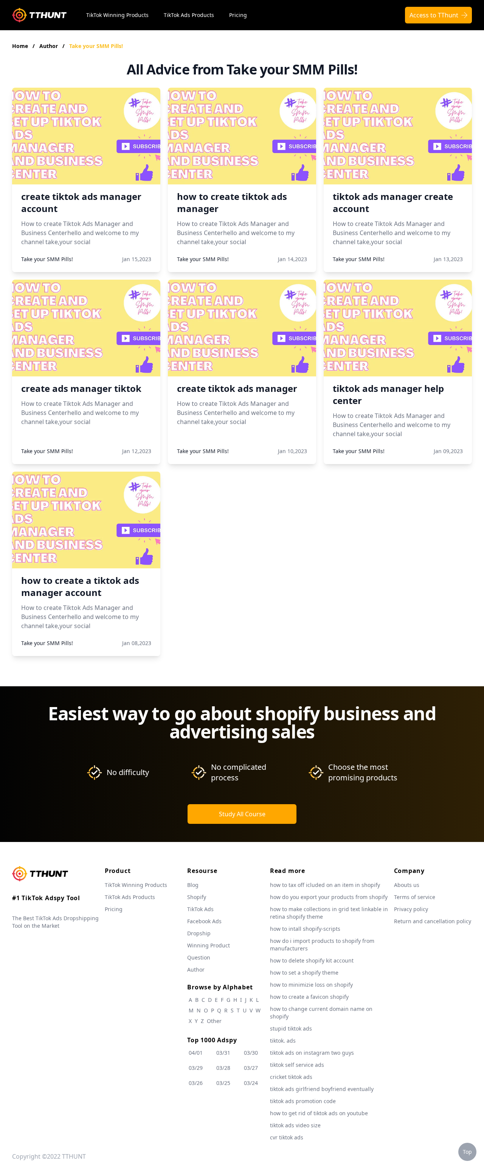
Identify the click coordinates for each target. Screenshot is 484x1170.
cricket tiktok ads (291, 1076)
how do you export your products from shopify (329, 897)
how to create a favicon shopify (309, 996)
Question (198, 957)
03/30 (251, 1052)
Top (467, 1151)
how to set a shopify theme (304, 972)
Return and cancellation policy (432, 921)
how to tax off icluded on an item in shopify (325, 884)
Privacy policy (411, 909)
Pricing (238, 15)
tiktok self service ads (297, 1064)
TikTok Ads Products (189, 15)
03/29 (196, 1067)
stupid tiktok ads (291, 1028)
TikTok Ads (200, 909)
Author (49, 46)
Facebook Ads (204, 921)
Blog (193, 884)
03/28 (223, 1067)
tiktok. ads (283, 1040)
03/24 (251, 1082)
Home (20, 46)
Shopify (196, 897)
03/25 (223, 1082)
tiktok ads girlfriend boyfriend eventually (322, 1089)
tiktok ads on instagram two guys (312, 1052)
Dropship (199, 933)
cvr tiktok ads (286, 1137)
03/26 (196, 1082)
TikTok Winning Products (117, 15)
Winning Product (208, 945)
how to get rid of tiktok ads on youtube (319, 1113)
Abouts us (406, 884)
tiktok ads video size (295, 1125)
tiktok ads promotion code (303, 1101)
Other (214, 1021)
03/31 (223, 1052)
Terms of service (414, 897)
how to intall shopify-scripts (305, 928)
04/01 (196, 1052)
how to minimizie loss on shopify (311, 984)
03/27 (251, 1067)
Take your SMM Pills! (96, 46)
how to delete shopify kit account (312, 960)
